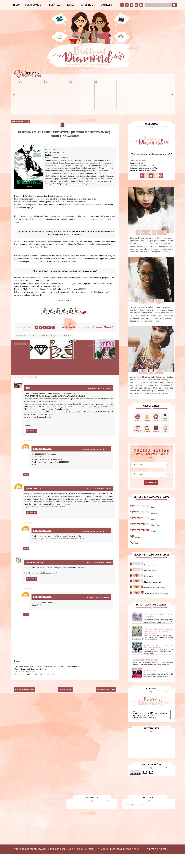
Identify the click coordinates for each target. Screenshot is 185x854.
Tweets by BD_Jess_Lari (135, 804)
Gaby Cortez (33, 488)
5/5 (34, 335)
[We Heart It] (164, 234)
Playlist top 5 (150, 671)
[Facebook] (138, 234)
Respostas (28, 440)
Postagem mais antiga (106, 689)
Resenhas (54, 5)
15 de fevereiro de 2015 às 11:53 (96, 531)
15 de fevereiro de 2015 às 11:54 (96, 597)
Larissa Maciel (102, 327)
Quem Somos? (33, 5)
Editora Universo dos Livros (50, 335)
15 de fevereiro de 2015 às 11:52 (96, 449)
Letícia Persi (102, 849)
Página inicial (65, 689)
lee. (28, 388)
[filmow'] (159, 234)
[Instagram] (154, 234)
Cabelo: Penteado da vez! (145, 660)
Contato (106, 5)
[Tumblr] (161, 303)
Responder (31, 431)
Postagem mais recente (24, 689)
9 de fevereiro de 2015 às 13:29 (98, 388)
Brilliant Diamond (71, 849)
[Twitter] (143, 234)
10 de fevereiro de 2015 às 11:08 (98, 489)
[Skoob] (148, 234)
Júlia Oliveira (35, 562)
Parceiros (87, 5)
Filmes (70, 5)
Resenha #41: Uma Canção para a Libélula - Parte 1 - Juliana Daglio (158, 631)
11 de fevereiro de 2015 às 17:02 (98, 563)
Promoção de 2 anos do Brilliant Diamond (158, 647)
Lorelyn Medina (131, 849)
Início (16, 5)
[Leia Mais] (165, 252)
